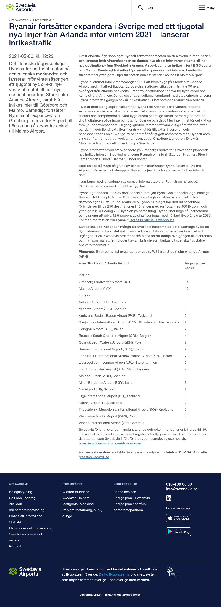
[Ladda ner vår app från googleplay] (178, 531)
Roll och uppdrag (22, 498)
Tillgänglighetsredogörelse (122, 594)
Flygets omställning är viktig (30, 528)
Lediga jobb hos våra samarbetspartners (130, 507)
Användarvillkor (91, 594)
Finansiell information (26, 516)
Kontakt (15, 546)
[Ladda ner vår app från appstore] (178, 518)
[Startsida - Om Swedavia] (21, 7)
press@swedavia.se (94, 457)
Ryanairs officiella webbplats (151, 220)
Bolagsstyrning (20, 492)
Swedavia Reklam (75, 498)
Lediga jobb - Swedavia (132, 498)
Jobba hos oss (125, 492)
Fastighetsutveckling (78, 504)
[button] (206, 7)
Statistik (15, 522)
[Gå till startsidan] (25, 571)
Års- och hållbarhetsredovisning (26, 507)
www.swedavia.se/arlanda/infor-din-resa (110, 443)
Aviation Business (75, 492)
